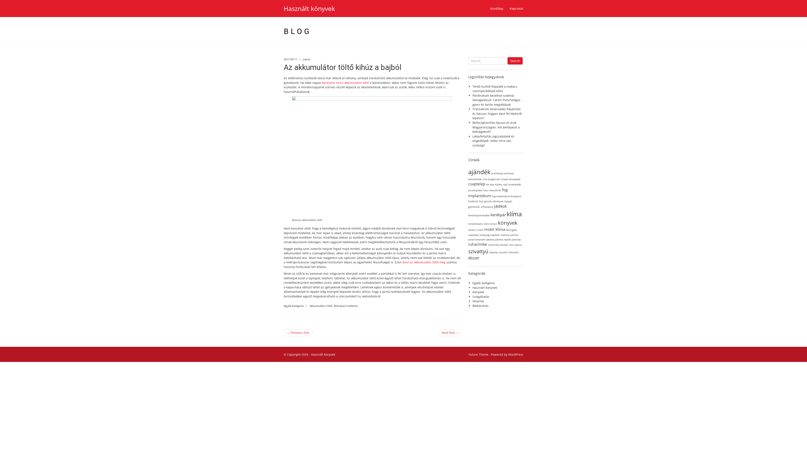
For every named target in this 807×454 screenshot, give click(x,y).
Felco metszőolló (492, 190)
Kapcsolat (516, 9)
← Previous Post (298, 333)
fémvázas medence (346, 306)
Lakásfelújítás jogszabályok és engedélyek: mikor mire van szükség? (493, 140)
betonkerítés (475, 179)
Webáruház (480, 306)
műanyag (484, 235)
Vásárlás (478, 301)
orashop (505, 235)
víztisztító (513, 252)
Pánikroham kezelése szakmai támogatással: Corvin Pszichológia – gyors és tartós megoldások (497, 100)
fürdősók (473, 201)
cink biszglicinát (491, 179)
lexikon (472, 229)
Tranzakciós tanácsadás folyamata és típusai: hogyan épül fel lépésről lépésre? (497, 113)
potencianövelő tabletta (481, 239)
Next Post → (450, 333)
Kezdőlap (496, 9)
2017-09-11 (290, 59)
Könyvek (478, 292)
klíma (514, 214)
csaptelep (476, 183)
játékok (500, 206)
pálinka (499, 239)
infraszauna (487, 206)
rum (511, 244)
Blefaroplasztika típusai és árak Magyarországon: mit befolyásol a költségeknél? (496, 127)
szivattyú (478, 251)
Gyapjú (508, 201)
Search (515, 61)
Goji (481, 201)
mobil (480, 229)
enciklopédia (475, 190)
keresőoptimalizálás (479, 215)
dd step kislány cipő (497, 184)
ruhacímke (477, 244)
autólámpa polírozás (502, 173)
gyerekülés (474, 206)
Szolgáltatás (480, 297)
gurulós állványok (494, 201)
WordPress (515, 354)
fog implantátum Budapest (506, 196)
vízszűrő (503, 252)
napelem (495, 235)
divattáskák (515, 184)
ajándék (479, 172)
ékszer (473, 257)
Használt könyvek (309, 8)
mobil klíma (494, 229)
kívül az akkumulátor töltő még (424, 262)
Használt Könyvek (484, 288)
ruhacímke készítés (498, 244)
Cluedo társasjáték (511, 179)
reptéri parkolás (512, 239)
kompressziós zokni (478, 223)
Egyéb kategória (294, 306)
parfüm (514, 235)
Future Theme (478, 354)
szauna (518, 244)
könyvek (507, 222)
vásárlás (493, 252)
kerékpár (498, 214)
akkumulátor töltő (321, 306)
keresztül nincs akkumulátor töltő (345, 83)
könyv (493, 223)
